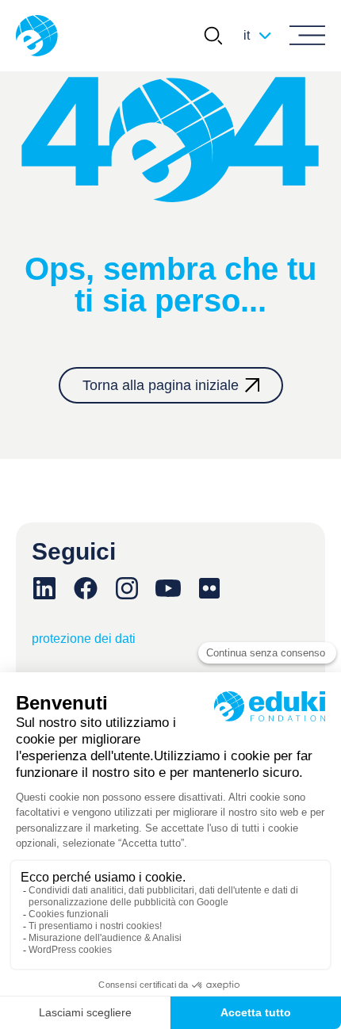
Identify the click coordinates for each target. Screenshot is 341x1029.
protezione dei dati (84, 638)
